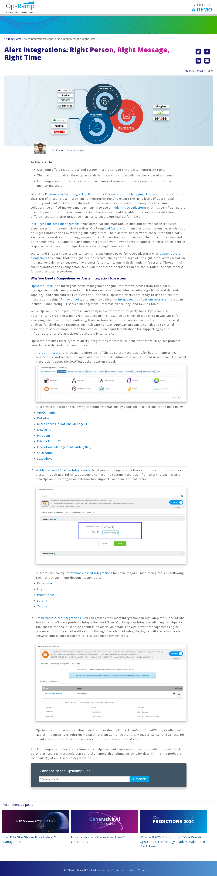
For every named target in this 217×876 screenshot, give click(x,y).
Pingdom (44, 435)
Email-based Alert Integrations (58, 618)
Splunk (42, 600)
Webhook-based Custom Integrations (63, 470)
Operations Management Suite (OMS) (64, 447)
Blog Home (14, 39)
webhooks (74, 299)
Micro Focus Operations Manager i (62, 424)
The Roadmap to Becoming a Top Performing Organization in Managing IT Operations (102, 194)
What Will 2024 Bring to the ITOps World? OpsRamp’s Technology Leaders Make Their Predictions (172, 841)
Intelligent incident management (55, 224)
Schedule (202, 7)
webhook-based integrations (91, 573)
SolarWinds (45, 453)
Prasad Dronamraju (70, 150)
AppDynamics (47, 412)
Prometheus (46, 595)
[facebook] (207, 52)
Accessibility (129, 870)
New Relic (44, 430)
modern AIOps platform (129, 207)
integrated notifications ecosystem (144, 299)
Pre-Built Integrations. (52, 352)
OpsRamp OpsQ (42, 286)
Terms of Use (145, 870)
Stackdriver (45, 458)
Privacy (116, 870)
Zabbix (42, 606)
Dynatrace (44, 583)
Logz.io (42, 589)
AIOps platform (118, 228)
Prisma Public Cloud (51, 441)
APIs (62, 299)
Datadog (43, 418)
